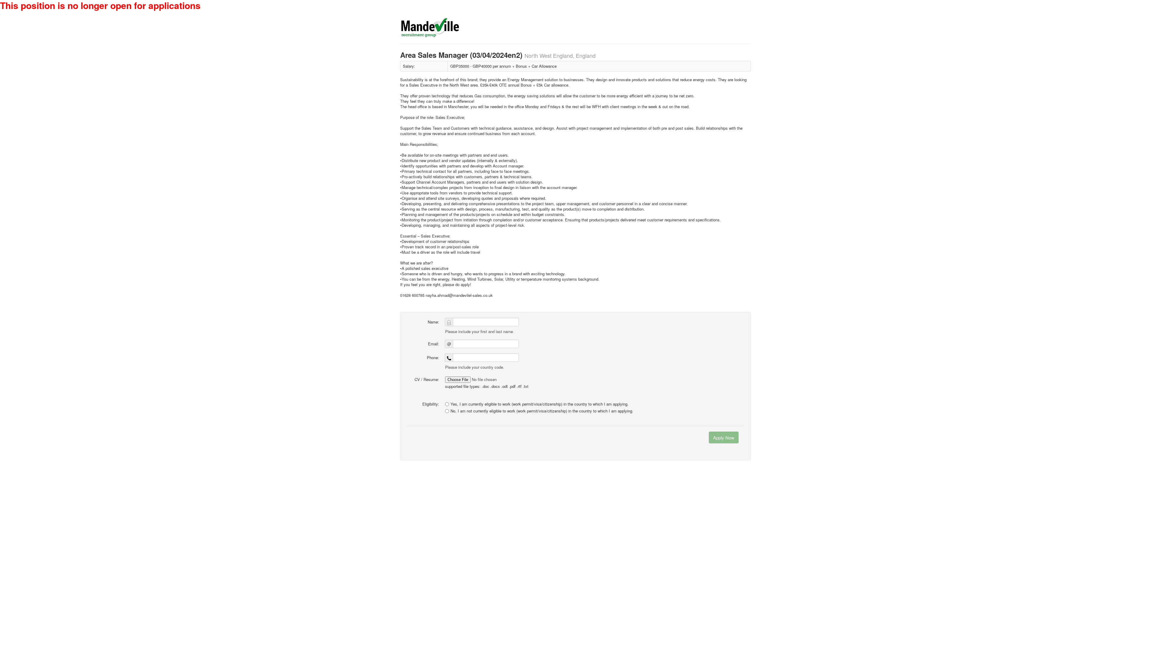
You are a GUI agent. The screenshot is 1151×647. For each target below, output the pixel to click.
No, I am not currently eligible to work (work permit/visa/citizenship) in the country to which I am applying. (542, 411)
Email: (433, 344)
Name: (433, 322)
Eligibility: (430, 404)
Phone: (433, 357)
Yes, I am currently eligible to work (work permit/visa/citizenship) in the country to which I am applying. (540, 404)
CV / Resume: (427, 379)
